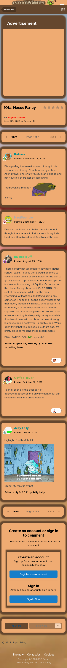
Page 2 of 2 (33, 137)
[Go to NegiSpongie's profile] (8, 219)
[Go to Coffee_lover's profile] (8, 380)
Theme (17, 654)
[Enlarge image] (29, 462)
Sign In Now (33, 599)
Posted (29, 158)
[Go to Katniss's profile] (8, 156)
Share (17, 625)
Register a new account (33, 574)
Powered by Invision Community (33, 662)
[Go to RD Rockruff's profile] (8, 259)
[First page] (6, 137)
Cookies (49, 654)
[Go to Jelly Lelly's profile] (8, 430)
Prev (14, 137)
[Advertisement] (33, 62)
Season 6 (29, 121)
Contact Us (34, 654)
